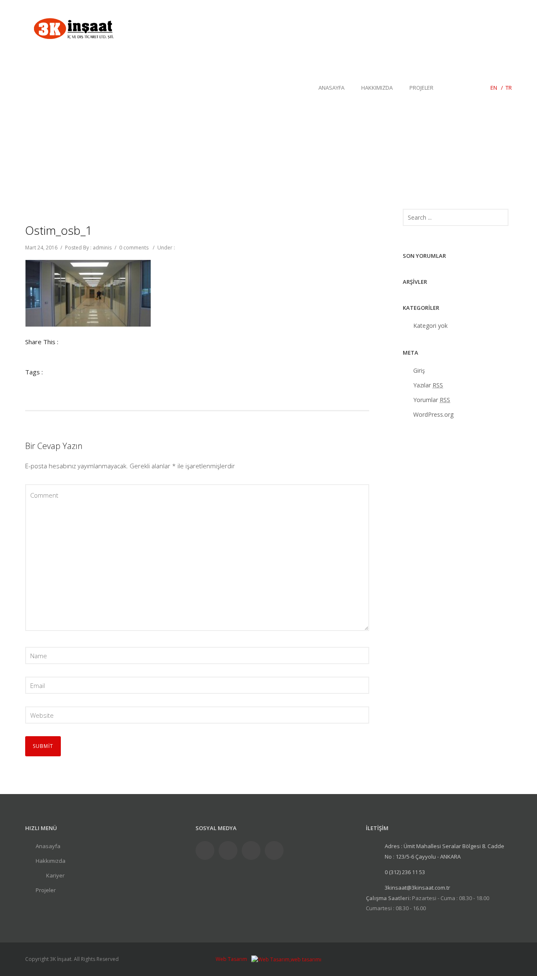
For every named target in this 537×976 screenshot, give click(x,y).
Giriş (419, 370)
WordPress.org (433, 414)
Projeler (421, 87)
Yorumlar (431, 400)
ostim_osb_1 (58, 230)
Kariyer (55, 875)
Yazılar (428, 385)
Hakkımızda (377, 87)
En (493, 87)
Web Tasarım (231, 959)
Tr (509, 87)
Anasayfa (331, 87)
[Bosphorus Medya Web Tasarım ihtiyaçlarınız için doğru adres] (286, 959)
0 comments (134, 247)
